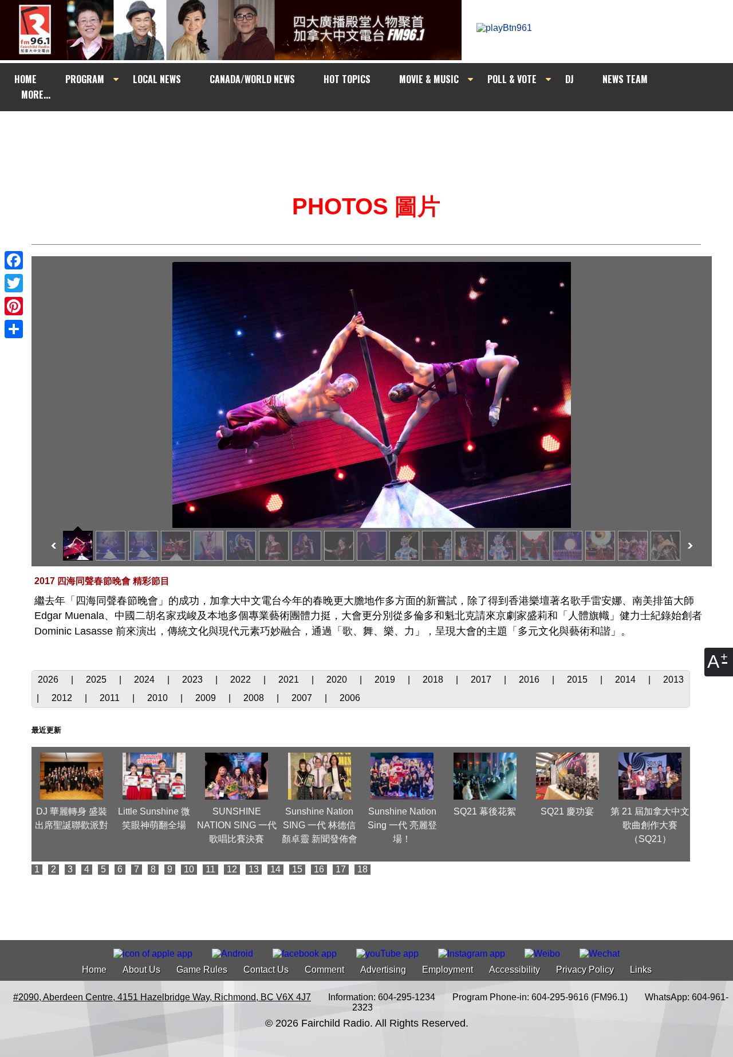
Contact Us (266, 969)
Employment (447, 969)
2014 (626, 679)
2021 (289, 679)
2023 (193, 679)
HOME (25, 79)
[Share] (13, 329)
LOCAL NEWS (157, 79)
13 (254, 869)
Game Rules (201, 969)
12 (232, 869)
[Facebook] (13, 260)
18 (362, 869)
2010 (158, 698)
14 (275, 869)
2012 (63, 698)
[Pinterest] (13, 306)
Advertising (383, 969)
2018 (434, 679)
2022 (241, 679)
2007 (302, 698)
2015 (578, 679)
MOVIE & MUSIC (429, 79)
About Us (141, 969)
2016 (530, 679)
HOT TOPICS (347, 79)
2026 (49, 679)
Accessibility (514, 969)
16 (319, 869)
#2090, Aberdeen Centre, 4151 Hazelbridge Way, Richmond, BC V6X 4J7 (162, 997)
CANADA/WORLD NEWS (252, 79)
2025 (97, 679)
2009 (206, 698)
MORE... (35, 94)
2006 (350, 698)
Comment (324, 969)
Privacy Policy (585, 969)
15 (297, 869)
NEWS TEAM (625, 79)
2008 (254, 698)
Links (641, 969)
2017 (482, 679)
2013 (673, 679)
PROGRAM (84, 79)
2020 (337, 679)
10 (189, 869)
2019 (386, 679)
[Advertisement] (376, 133)
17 (341, 869)
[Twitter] (13, 283)
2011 (111, 698)
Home (94, 969)
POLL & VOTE (512, 79)
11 (210, 869)
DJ (569, 79)
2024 (145, 679)
